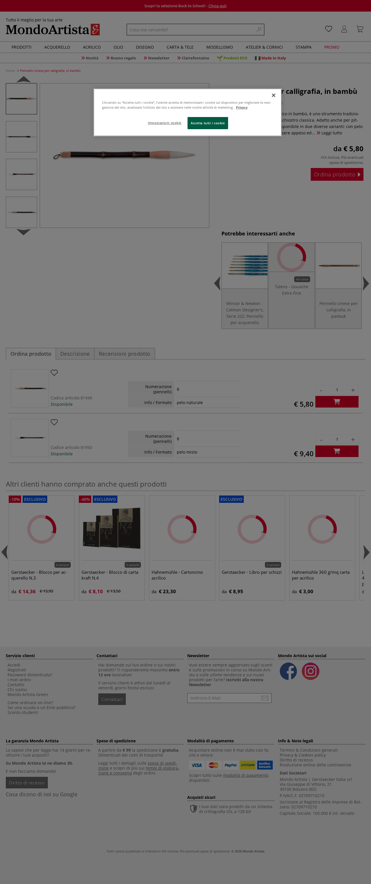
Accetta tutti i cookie (208, 123)
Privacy (242, 107)
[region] (187, 112)
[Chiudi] (273, 95)
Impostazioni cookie (164, 122)
